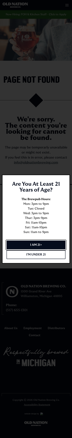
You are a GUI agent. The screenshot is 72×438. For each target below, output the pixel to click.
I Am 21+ (36, 244)
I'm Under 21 (36, 254)
